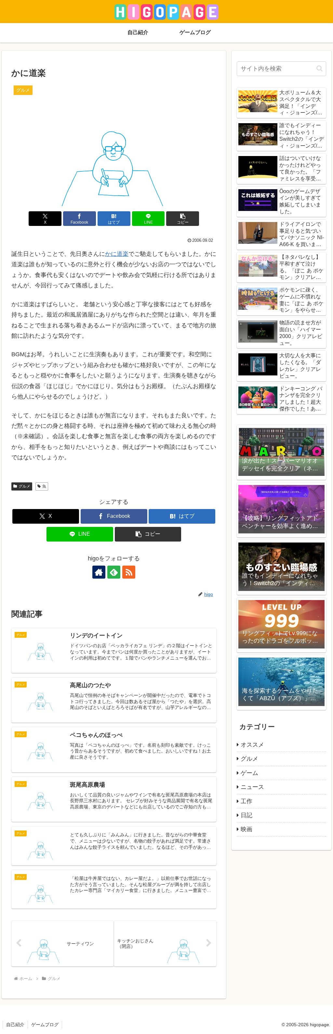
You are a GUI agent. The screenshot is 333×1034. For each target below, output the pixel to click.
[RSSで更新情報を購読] (128, 572)
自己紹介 (15, 1024)
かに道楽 (116, 254)
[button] (182, 218)
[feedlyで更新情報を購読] (113, 572)
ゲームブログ (45, 1024)
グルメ (24, 486)
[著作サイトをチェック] (98, 572)
